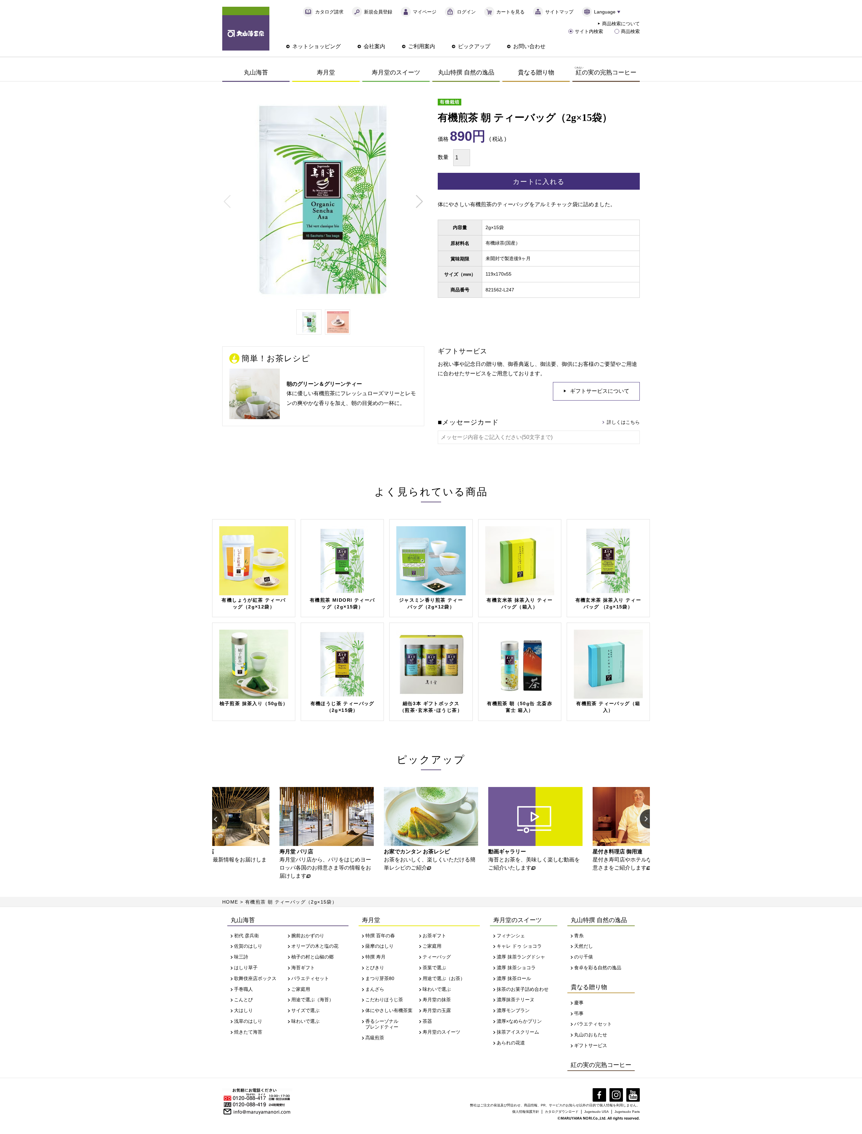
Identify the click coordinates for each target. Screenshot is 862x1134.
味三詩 (241, 956)
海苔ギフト (303, 967)
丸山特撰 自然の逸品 (466, 72)
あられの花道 (511, 1042)
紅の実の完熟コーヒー (601, 1065)
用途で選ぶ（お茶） (444, 978)
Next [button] (645, 819)
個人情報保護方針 (525, 1111)
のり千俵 (583, 956)
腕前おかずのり (307, 935)
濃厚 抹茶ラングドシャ (521, 956)
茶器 (427, 1021)
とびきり (374, 967)
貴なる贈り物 (536, 72)
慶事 (579, 1002)
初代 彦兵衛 (246, 935)
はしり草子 (246, 967)
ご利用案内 (421, 46)
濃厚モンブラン (513, 1010)
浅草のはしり (248, 1021)
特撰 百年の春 (380, 935)
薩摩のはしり (379, 946)
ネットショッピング (316, 46)
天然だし (583, 946)
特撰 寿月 (375, 956)
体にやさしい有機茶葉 (388, 1010)
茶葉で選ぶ (434, 967)
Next (419, 201)
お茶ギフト (434, 935)
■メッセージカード (468, 422)
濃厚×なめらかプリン (519, 1021)
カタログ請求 (329, 11)
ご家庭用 (300, 989)
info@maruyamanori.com (262, 1111)
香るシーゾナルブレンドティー (381, 1024)
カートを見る (510, 11)
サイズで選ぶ (305, 1010)
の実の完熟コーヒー (605, 71)
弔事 (579, 1013)
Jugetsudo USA (596, 1111)
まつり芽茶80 (379, 978)
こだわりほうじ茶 (384, 999)
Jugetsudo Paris (627, 1111)
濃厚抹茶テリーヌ (515, 999)
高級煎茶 (374, 1037)
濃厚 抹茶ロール (514, 978)
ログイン (466, 11)
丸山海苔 (256, 72)
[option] (222, 829)
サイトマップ (559, 11)
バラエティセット (310, 978)
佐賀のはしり (248, 946)
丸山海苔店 (245, 29)
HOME (230, 902)
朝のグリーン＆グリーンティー (324, 384)
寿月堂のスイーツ (396, 72)
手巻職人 (243, 989)
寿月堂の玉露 (437, 1010)
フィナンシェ (511, 935)
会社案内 (374, 46)
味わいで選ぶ (305, 1021)
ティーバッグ (437, 956)
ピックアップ (474, 46)
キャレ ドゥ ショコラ (519, 946)
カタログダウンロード (561, 1111)
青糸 (579, 935)
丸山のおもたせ (590, 1034)
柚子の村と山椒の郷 (312, 956)
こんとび (243, 999)
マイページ (424, 11)
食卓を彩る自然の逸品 (597, 967)
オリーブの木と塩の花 (314, 946)
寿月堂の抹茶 (437, 999)
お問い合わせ (529, 46)
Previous (227, 201)
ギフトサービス (590, 1045)
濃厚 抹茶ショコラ (516, 967)
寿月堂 (326, 72)
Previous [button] (217, 819)
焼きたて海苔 (248, 1032)
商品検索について (621, 23)
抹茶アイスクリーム (518, 1032)
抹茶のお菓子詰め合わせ (523, 989)
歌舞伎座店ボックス (255, 978)
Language (605, 11)
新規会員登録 (378, 11)
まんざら (374, 989)
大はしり (243, 1010)
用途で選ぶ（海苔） (312, 999)
